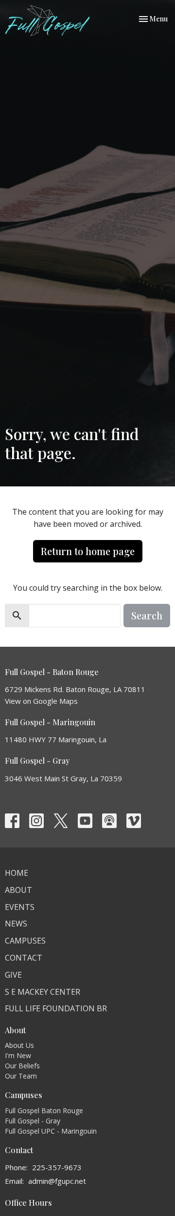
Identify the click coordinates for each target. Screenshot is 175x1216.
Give (13, 974)
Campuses (25, 940)
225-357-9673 (57, 1167)
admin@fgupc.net (57, 1181)
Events (20, 907)
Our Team (21, 1076)
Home (16, 873)
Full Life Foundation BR (56, 1008)
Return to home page (88, 551)
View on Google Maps (41, 701)
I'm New (18, 1055)
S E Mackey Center (42, 991)
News (16, 923)
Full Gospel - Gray (32, 1120)
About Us (19, 1045)
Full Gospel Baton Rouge (44, 1110)
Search (146, 615)
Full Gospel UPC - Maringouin (51, 1131)
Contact (23, 957)
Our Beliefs (22, 1065)
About (18, 890)
